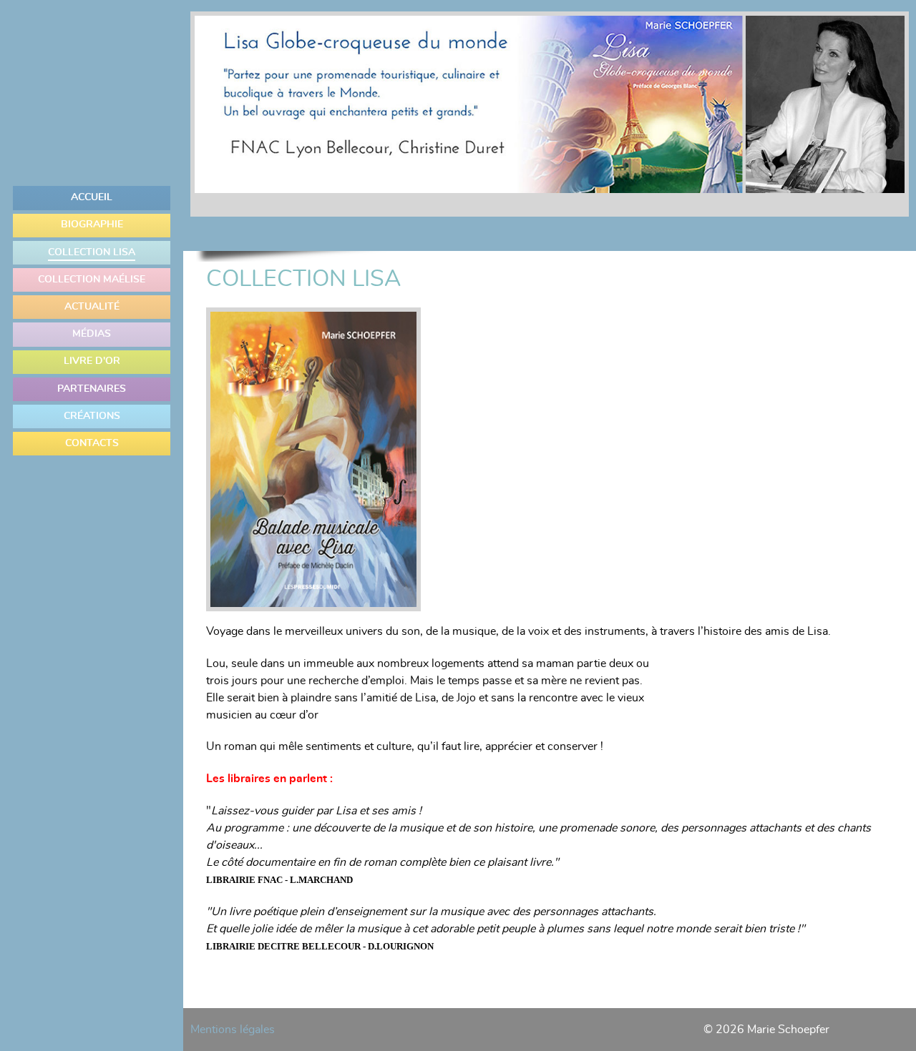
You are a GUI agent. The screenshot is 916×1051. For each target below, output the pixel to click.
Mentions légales (232, 1029)
